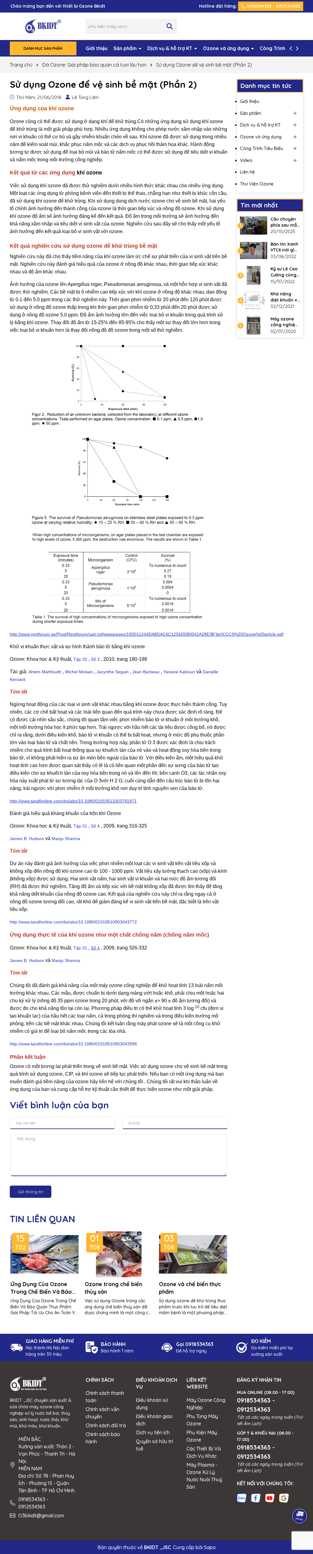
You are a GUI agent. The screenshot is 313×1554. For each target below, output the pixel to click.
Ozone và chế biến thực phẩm (190, 1288)
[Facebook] (256, 1497)
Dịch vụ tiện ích (153, 1432)
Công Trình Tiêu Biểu (261, 148)
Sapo (210, 1547)
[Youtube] (270, 1497)
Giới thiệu (97, 48)
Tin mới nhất (259, 205)
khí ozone (89, 173)
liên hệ (106, 1081)
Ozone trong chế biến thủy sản (113, 1288)
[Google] (284, 1497)
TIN (42, 1219)
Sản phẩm (125, 48)
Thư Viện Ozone (257, 184)
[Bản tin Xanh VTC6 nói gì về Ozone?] (253, 250)
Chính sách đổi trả (106, 1425)
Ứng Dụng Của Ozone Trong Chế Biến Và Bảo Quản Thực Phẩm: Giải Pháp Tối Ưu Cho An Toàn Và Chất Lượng (43, 1288)
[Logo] (43, 26)
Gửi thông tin (30, 1191)
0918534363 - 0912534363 (273, 6)
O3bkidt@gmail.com (41, 1515)
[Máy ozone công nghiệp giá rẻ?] (253, 325)
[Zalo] (242, 1497)
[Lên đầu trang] (300, 1499)
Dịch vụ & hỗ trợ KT (170, 48)
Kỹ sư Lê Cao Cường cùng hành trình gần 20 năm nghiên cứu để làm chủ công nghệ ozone (284, 272)
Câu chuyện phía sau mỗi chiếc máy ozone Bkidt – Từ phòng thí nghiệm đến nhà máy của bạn (285, 222)
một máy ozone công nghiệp (120, 985)
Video (246, 160)
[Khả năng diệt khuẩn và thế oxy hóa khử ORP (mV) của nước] (253, 300)
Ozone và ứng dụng (226, 48)
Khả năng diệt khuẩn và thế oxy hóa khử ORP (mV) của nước (285, 297)
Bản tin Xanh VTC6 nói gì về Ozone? (284, 247)
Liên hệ (247, 172)
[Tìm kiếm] (170, 26)
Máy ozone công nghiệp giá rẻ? (284, 322)
